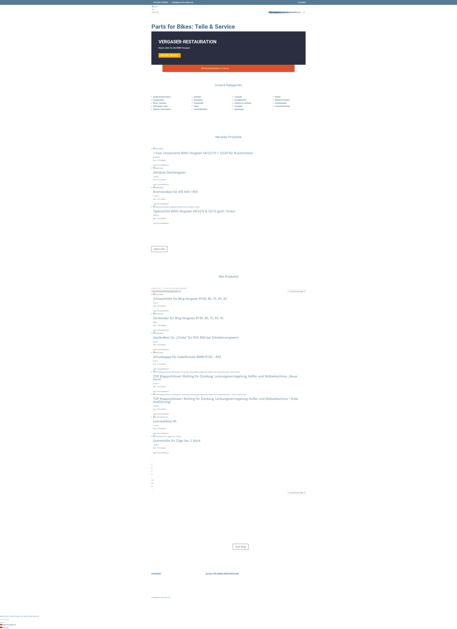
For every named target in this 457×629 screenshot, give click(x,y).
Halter (196, 106)
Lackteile (238, 97)
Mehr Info (159, 249)
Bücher (278, 97)
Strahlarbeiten (281, 103)
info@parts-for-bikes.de (160, 597)
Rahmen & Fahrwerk (242, 103)
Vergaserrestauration (161, 97)
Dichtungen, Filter (160, 106)
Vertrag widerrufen (282, 575)
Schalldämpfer (240, 100)
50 (152, 483)
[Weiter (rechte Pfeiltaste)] (3, 622)
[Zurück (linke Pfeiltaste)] (1, 622)
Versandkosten (163, 165)
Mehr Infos (169, 55)
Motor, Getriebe (159, 103)
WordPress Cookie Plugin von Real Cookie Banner (19, 616)
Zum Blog (240, 546)
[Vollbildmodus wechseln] (3, 619)
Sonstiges (238, 106)
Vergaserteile (158, 100)
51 (152, 486)
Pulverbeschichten (282, 106)
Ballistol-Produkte (282, 100)
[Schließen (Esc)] (8, 619)
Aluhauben (198, 100)
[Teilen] (6, 619)
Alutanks (197, 97)
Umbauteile (198, 103)
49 (152, 480)
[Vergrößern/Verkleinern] (1, 619)
